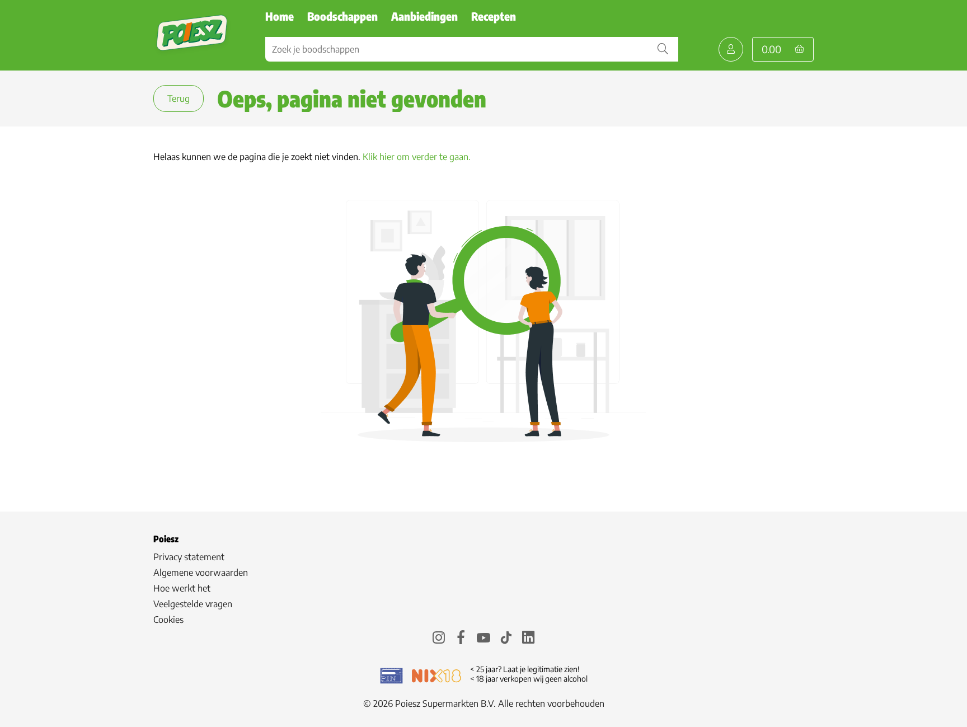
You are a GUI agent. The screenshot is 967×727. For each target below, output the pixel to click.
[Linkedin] (528, 639)
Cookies (168, 619)
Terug (178, 98)
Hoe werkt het (181, 588)
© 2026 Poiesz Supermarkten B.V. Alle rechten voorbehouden (483, 703)
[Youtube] (483, 639)
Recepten (493, 16)
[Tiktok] (506, 639)
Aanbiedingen (424, 16)
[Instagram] (438, 639)
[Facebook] (461, 639)
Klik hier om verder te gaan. (417, 157)
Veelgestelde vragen (192, 603)
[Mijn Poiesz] (731, 49)
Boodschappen (342, 16)
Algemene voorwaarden (200, 572)
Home (279, 16)
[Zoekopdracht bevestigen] (663, 49)
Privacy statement (188, 556)
